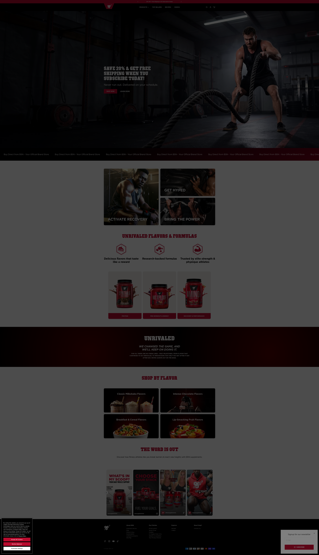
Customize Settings (17, 548)
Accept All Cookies (17, 539)
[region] (16, 536)
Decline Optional (17, 544)
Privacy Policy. (22, 536)
